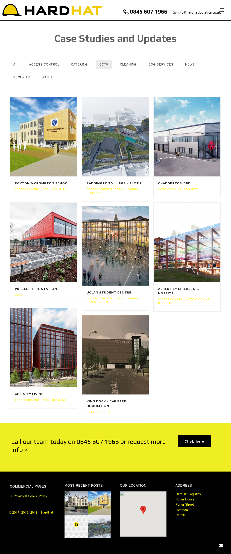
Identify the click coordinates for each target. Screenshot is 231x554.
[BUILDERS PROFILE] (81, 525)
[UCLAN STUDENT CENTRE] (124, 246)
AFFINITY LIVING (29, 394)
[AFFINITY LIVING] (52, 348)
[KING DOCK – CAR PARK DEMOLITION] (124, 355)
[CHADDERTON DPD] (196, 137)
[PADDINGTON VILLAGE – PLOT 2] (124, 137)
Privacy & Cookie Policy (30, 496)
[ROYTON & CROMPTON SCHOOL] (52, 137)
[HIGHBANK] (81, 501)
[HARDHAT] (52, 10)
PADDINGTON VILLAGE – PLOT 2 (114, 183)
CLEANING (128, 64)
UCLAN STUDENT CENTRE (109, 292)
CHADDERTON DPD (174, 183)
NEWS (190, 64)
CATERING (79, 64)
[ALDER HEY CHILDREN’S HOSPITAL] (196, 242)
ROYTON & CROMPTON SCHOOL (42, 183)
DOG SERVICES (160, 64)
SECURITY (21, 77)
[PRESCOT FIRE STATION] (52, 242)
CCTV (103, 64)
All (15, 64)
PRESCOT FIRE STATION (36, 289)
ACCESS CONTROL (44, 64)
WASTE (47, 77)
